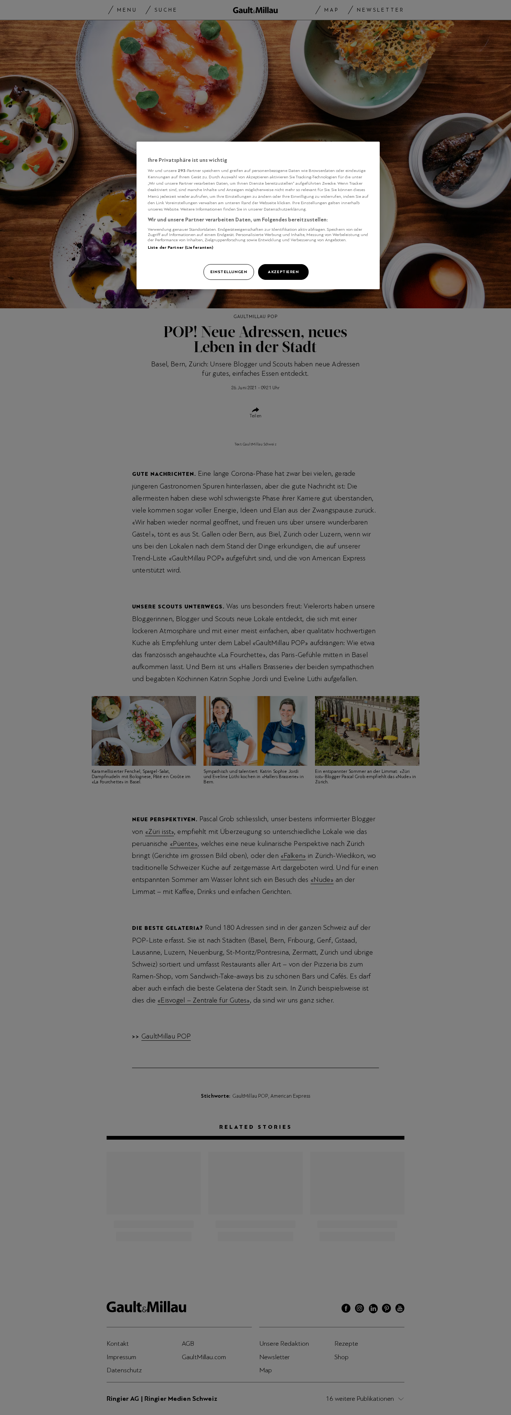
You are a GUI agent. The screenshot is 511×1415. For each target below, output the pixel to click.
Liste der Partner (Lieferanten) (181, 247)
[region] (258, 215)
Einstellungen (228, 271)
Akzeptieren (283, 271)
